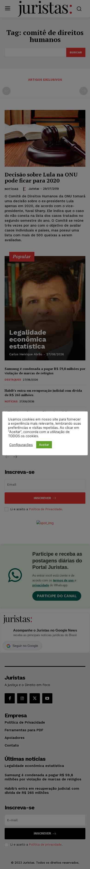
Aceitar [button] (44, 444)
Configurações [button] (21, 445)
